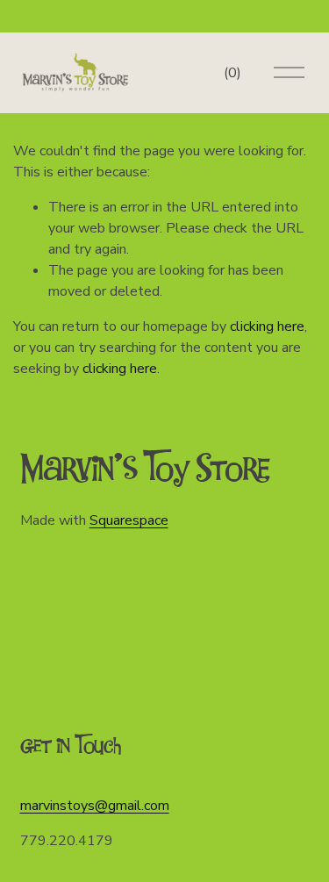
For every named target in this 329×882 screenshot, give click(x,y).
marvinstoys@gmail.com (94, 805)
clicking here (267, 326)
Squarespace (128, 520)
